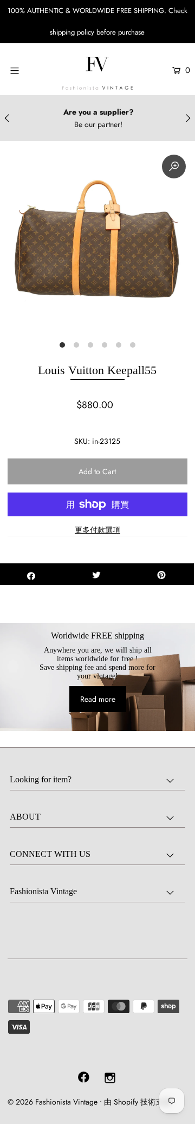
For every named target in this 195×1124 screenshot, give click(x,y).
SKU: (82, 441)
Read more (97, 699)
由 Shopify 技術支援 (137, 1101)
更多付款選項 (97, 529)
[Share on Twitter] (96, 574)
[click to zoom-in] (174, 166)
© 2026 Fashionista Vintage (53, 1101)
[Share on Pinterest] (161, 574)
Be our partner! (98, 124)
